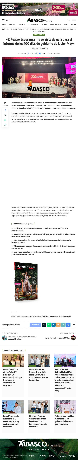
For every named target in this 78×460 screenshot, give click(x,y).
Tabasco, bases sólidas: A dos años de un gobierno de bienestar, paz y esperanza (64, 420)
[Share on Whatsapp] (5, 120)
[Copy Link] (36, 53)
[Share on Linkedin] (53, 325)
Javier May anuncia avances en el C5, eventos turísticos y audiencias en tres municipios (11, 421)
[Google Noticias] (37, 449)
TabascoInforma (53, 316)
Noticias (32, 366)
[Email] (58, 325)
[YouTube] (34, 449)
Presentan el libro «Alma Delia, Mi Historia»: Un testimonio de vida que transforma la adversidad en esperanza (12, 377)
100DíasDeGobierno (35, 316)
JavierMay (45, 316)
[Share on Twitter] (32, 53)
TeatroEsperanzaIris (65, 316)
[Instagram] (40, 449)
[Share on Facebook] (28, 53)
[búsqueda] (68, 20)
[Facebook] (29, 449)
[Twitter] (31, 449)
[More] (44, 53)
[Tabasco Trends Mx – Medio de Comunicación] (39, 443)
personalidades (39, 34)
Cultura (58, 366)
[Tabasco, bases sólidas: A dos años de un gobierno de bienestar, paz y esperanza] (65, 407)
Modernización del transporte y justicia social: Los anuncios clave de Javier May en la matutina (38, 374)
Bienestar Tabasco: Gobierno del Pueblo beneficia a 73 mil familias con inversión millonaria (38, 421)
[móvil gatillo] (3, 20)
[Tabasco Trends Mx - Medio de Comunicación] (39, 20)
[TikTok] (46, 449)
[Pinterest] (43, 449)
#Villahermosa (25, 316)
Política (6, 412)
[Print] (40, 53)
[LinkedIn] (48, 449)
